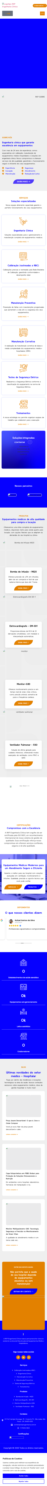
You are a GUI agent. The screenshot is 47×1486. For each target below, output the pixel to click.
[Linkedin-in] (23, 1357)
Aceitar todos (23, 1476)
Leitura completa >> (12, 1134)
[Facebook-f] (18, 1357)
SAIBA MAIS (22, 588)
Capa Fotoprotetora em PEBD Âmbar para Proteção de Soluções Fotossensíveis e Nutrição (22, 1176)
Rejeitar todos (23, 1481)
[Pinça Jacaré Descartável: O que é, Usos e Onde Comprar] (23, 1106)
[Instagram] (29, 1357)
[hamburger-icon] (42, 13)
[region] (23, 1470)
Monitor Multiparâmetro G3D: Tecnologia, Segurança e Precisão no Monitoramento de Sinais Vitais (22, 1231)
